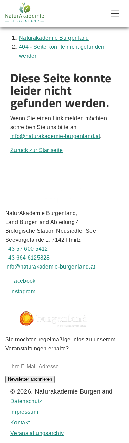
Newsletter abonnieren (30, 379)
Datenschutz (26, 401)
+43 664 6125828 (27, 258)
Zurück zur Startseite (36, 150)
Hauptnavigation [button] (115, 14)
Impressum (24, 412)
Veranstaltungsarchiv (37, 433)
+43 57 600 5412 (26, 249)
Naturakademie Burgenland (54, 38)
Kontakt (20, 422)
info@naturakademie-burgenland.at (55, 136)
